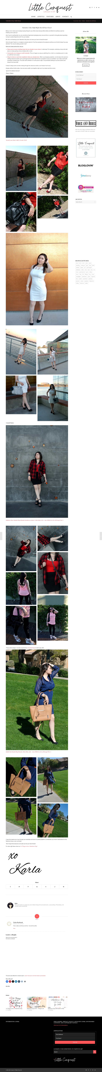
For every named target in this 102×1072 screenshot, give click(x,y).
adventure (78, 265)
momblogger (78, 276)
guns (87, 272)
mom (93, 274)
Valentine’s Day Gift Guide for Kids (56, 1008)
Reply (14, 928)
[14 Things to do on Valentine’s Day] (15, 1002)
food (88, 269)
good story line (82, 272)
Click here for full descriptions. (61, 1025)
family (83, 269)
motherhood (84, 276)
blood (93, 265)
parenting (90, 278)
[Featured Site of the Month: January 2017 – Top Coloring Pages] (1, 536)
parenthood (85, 278)
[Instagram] (90, 7)
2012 (77, 263)
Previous (77, 103)
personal (77, 281)
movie (89, 276)
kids (80, 274)
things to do (91, 281)
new (77, 278)
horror (77, 274)
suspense (86, 281)
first (85, 269)
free (91, 269)
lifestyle (86, 274)
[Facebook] (94, 7)
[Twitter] (97, 7)
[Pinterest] (92, 7)
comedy (77, 267)
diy (84, 267)
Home (80, 20)
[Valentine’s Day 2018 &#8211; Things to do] (36, 1002)
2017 (83, 263)
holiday (90, 272)
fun (94, 269)
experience (78, 269)
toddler (86, 283)
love (90, 274)
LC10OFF (82, 131)
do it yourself (89, 267)
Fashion (83, 20)
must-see (93, 276)
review (82, 281)
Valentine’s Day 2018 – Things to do (35, 1008)
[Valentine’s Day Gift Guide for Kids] (57, 1002)
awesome (83, 265)
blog (90, 265)
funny (77, 272)
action (90, 263)
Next (94, 103)
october (80, 278)
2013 (80, 263)
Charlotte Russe (31, 647)
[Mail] (99, 7)
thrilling (77, 283)
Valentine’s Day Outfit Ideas (13, 21)
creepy (81, 267)
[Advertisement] (85, 232)
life (83, 274)
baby (87, 265)
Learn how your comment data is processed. (35, 975)
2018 (87, 263)
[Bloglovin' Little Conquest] (85, 165)
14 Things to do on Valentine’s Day (29, 846)
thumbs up (82, 283)
